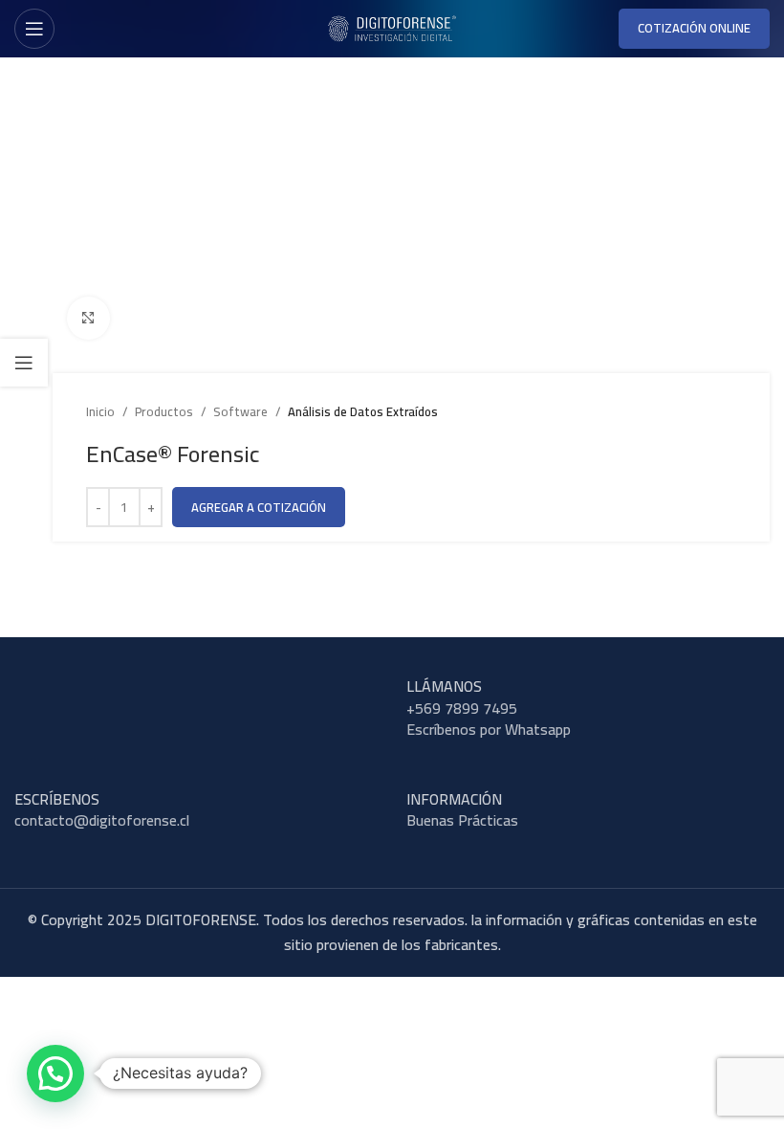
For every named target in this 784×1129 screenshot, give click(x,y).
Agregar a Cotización (258, 507)
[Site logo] (392, 26)
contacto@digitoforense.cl (101, 820)
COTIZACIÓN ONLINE (694, 27)
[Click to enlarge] (88, 318)
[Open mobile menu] (34, 29)
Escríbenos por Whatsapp (488, 729)
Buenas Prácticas (462, 820)
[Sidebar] (24, 363)
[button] (55, 1073)
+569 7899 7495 (461, 708)
